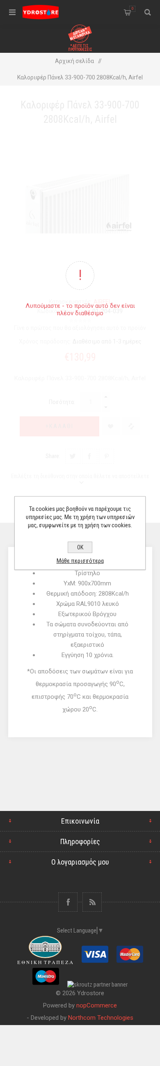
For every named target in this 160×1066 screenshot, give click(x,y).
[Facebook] (68, 902)
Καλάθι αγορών (132, 9)
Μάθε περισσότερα (80, 561)
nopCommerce (96, 1005)
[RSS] (92, 902)
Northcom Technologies (100, 1017)
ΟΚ (80, 547)
